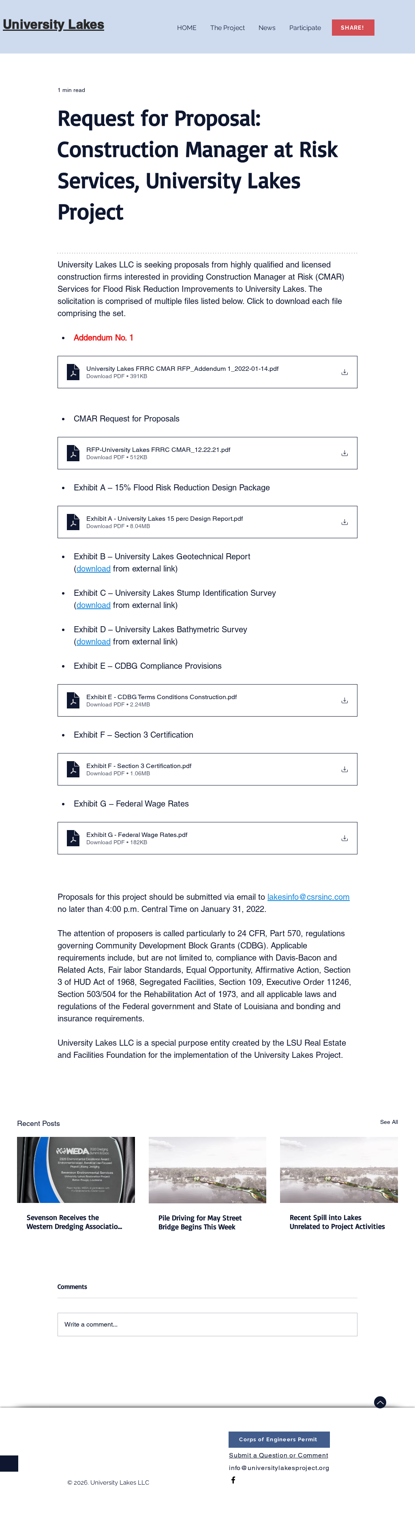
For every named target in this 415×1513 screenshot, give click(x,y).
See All (389, 1122)
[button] (227, 24)
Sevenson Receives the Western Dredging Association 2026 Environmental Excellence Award (75, 1222)
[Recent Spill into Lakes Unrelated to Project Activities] (339, 1170)
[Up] (380, 1402)
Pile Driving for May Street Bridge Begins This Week (200, 1222)
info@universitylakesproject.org (279, 1468)
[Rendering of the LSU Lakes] (208, 1170)
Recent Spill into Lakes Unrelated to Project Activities (337, 1222)
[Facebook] (233, 1480)
